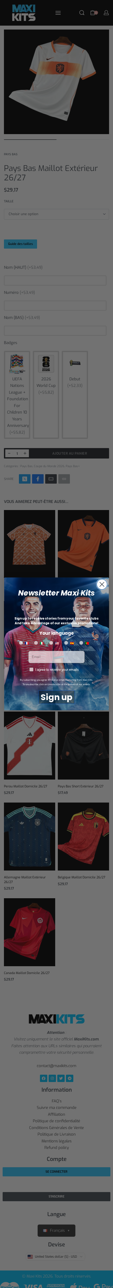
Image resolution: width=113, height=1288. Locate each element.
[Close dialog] (102, 584)
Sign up (56, 697)
